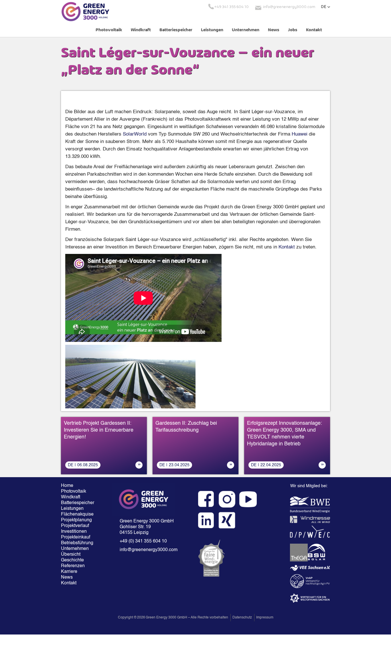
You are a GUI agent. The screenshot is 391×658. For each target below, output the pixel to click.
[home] (85, 11)
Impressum (264, 617)
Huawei (299, 134)
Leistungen (212, 30)
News (273, 30)
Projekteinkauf (75, 537)
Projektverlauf (75, 526)
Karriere (69, 571)
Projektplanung (76, 520)
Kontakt (314, 30)
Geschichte (72, 560)
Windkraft (141, 30)
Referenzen (73, 566)
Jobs (292, 30)
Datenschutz (242, 617)
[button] (325, 7)
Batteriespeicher (175, 30)
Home (67, 485)
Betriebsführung (77, 543)
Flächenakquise (77, 514)
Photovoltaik (109, 30)
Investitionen (74, 531)
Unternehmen (245, 30)
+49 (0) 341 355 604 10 (143, 541)
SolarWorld (135, 134)
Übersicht (70, 554)
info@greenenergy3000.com (148, 550)
